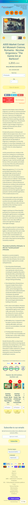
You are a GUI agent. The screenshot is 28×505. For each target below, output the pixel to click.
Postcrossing (14, 477)
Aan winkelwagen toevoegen (8, 411)
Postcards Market (13, 500)
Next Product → (22, 103)
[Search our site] (21, 13)
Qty (14, 79)
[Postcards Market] (7, 6)
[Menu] (7, 13)
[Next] (24, 38)
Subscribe (14, 441)
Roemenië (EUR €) (13, 452)
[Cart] (16, 13)
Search (14, 471)
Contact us (14, 494)
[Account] (12, 13)
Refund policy (14, 488)
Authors (14, 475)
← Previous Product (6, 103)
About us (14, 473)
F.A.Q (14, 484)
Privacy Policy (14, 490)
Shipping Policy (14, 492)
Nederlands (13, 457)
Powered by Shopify (14, 501)
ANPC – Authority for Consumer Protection (14, 479)
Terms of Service (14, 486)
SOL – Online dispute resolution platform (14, 482)
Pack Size (14, 73)
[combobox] (8, 407)
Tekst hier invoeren (14, 1)
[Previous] (4, 38)
